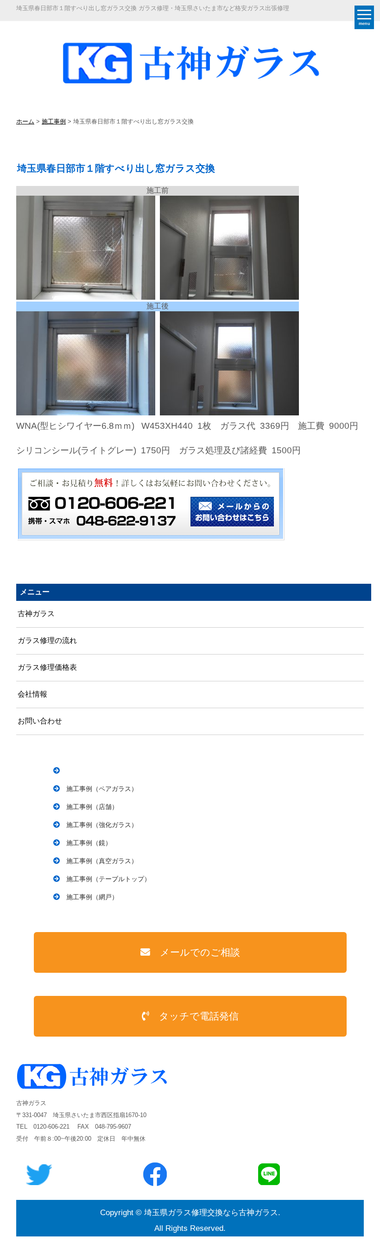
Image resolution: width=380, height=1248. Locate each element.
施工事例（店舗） (92, 806)
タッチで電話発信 (199, 1016)
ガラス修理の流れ (47, 640)
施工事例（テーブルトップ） (108, 879)
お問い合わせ (40, 721)
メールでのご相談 (200, 952)
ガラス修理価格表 (47, 667)
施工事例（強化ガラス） (102, 824)
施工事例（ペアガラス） (102, 788)
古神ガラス (36, 614)
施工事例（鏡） (89, 842)
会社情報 (32, 694)
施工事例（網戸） (92, 897)
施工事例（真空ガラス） (102, 861)
